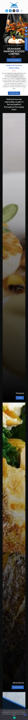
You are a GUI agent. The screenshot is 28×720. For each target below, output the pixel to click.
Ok (14, 717)
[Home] (26, 27)
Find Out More (17, 687)
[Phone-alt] (26, 31)
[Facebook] (17, 10)
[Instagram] (13, 10)
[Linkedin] (10, 10)
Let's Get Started (26, 44)
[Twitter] (6, 10)
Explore (20, 397)
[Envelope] (26, 34)
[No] (25, 715)
